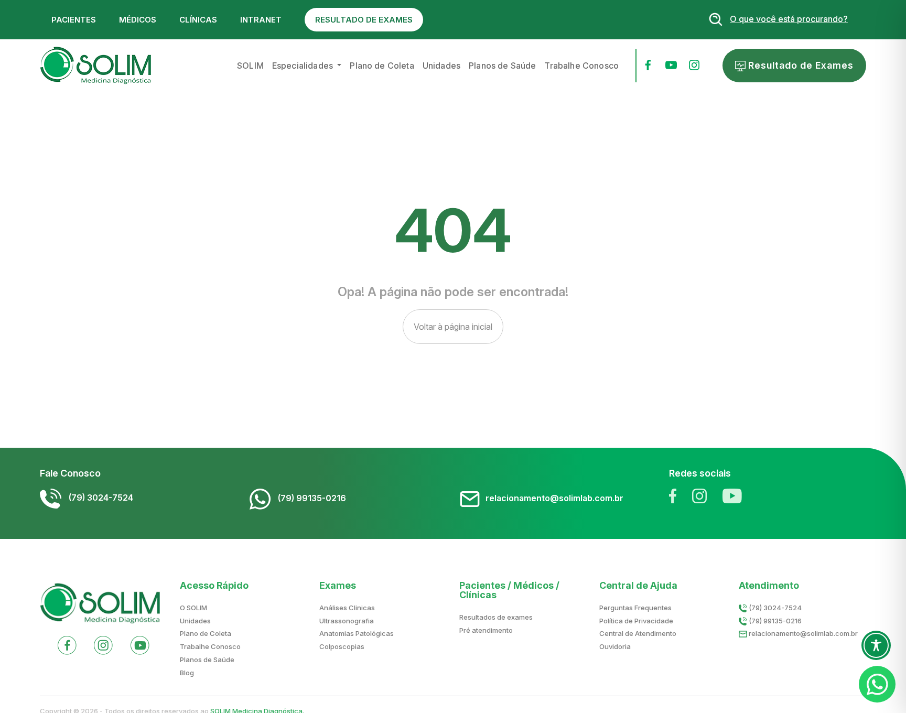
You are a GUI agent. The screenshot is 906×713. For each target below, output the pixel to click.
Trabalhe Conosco (581, 65)
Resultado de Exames (800, 65)
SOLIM (250, 65)
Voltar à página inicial (453, 326)
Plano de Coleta (382, 65)
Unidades (441, 65)
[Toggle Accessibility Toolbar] (876, 645)
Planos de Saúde (502, 65)
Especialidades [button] (303, 65)
